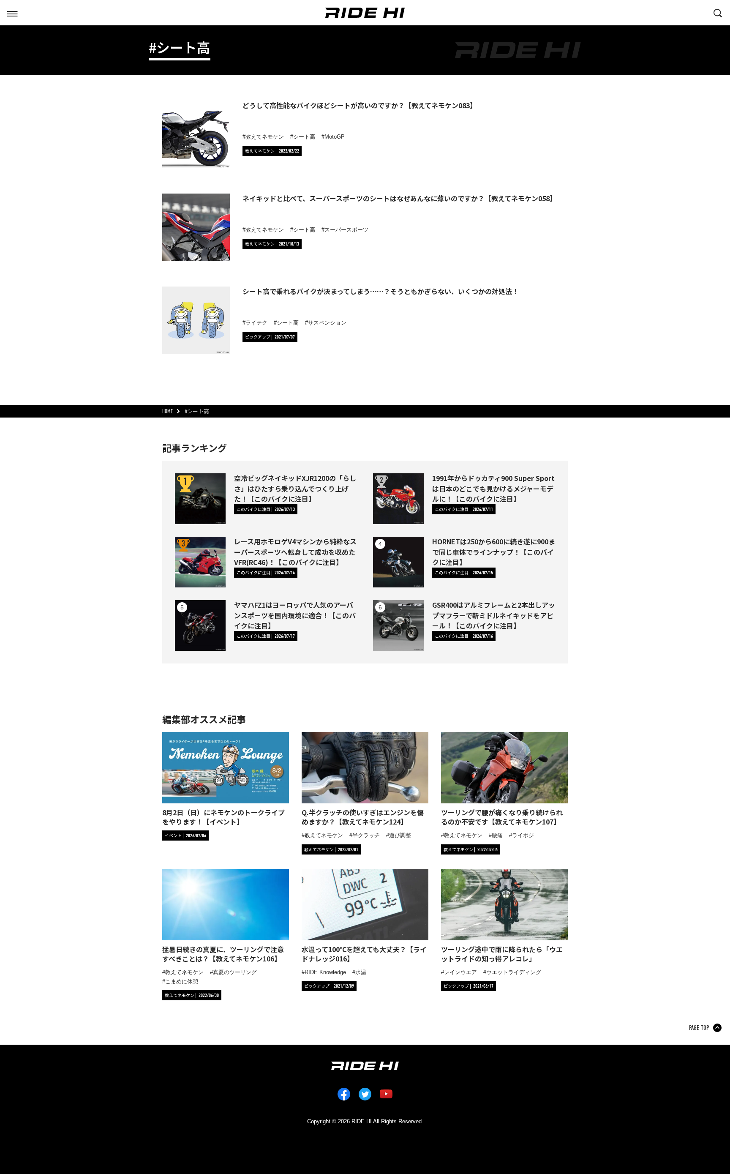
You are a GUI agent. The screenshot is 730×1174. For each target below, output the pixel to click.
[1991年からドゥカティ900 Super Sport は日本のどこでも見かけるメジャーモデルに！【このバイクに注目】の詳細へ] (398, 498)
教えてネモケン (264, 137)
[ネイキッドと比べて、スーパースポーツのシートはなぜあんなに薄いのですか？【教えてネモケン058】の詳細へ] (196, 227)
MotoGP (334, 137)
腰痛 (497, 835)
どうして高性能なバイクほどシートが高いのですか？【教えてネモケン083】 (359, 105)
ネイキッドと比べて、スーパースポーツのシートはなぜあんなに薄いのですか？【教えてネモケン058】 (399, 198)
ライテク (256, 322)
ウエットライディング (513, 972)
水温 (360, 972)
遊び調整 (400, 835)
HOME (167, 411)
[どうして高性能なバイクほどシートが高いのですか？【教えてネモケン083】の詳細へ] (196, 134)
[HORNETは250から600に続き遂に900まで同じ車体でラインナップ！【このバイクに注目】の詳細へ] (398, 562)
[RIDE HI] (365, 13)
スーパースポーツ (346, 230)
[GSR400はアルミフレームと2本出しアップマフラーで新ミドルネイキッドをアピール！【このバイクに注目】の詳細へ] (398, 625)
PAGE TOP (699, 1028)
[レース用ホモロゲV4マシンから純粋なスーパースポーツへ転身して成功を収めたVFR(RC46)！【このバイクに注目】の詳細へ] (200, 562)
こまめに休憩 (181, 981)
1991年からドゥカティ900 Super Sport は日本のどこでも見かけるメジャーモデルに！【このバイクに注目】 (493, 488)
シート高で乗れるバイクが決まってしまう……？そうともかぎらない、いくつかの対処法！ (380, 291)
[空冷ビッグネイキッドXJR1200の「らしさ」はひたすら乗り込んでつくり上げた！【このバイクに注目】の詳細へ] (200, 498)
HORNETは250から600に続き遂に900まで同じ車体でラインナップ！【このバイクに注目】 (493, 551)
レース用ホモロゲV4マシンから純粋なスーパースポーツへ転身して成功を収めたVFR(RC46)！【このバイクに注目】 (295, 551)
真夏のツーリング (235, 972)
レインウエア (460, 972)
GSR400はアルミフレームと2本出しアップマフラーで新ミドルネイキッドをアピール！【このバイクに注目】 (493, 615)
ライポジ (523, 835)
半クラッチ (366, 835)
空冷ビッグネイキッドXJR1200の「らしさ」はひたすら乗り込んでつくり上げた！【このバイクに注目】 (295, 488)
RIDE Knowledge (325, 972)
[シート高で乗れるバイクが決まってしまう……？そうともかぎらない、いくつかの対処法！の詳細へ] (196, 320)
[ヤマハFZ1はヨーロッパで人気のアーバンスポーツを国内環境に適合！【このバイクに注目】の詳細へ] (200, 625)
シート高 (304, 137)
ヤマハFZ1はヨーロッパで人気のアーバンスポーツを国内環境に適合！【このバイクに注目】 (295, 615)
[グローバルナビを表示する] (12, 12)
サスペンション (327, 322)
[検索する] (717, 12)
